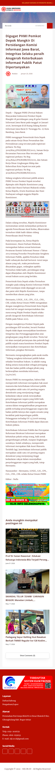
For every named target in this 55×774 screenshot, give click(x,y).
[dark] (49, 9)
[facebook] (5, 751)
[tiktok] (23, 751)
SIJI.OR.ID (26, 769)
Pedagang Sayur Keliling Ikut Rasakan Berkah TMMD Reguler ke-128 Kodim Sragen (26, 639)
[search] (44, 9)
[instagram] (17, 751)
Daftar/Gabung (9, 701)
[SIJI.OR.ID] (11, 8)
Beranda (8, 26)
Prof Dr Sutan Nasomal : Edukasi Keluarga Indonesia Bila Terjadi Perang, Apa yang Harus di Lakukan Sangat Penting (27, 558)
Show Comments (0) (27, 656)
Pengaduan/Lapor (10, 704)
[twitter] (11, 751)
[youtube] (29, 751)
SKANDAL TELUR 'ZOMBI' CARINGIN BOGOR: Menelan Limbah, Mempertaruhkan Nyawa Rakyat (25, 598)
